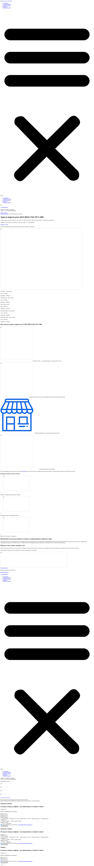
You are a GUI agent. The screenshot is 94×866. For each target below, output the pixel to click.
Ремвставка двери (35, 818)
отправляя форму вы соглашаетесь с (17, 824)
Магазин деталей (6, 7)
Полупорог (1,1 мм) (14, 818)
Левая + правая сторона (16, 821)
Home (2, 214)
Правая (7, 821)
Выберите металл (4, 822)
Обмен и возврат (6, 5)
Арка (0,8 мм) (5, 818)
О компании (5, 3)
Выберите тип (4, 819)
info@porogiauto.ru (5, 572)
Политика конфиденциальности (5, 797)
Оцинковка (8, 823)
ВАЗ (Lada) (6, 214)
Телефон (2, 809)
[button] (47, 102)
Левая (3, 821)
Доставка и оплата (7, 4)
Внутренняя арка (44, 818)
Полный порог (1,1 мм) (25, 818)
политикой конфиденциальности (25, 824)
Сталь (3, 823)
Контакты (5, 6)
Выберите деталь (4, 817)
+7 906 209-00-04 (4, 207)
